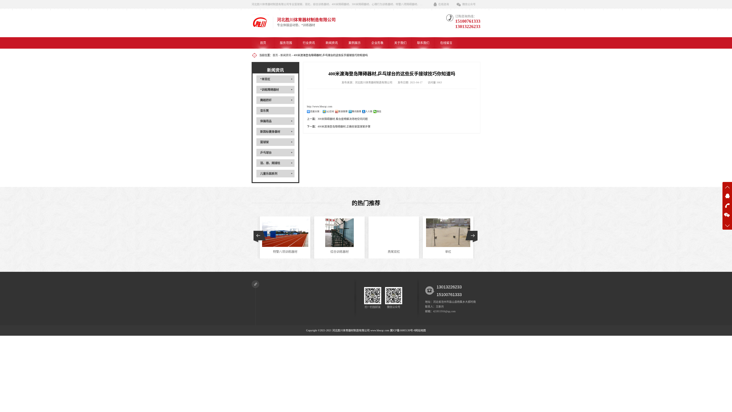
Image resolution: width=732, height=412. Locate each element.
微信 (379, 111)
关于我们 (400, 42)
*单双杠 (265, 79)
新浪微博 (343, 111)
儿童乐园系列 (268, 173)
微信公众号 (469, 4)
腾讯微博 (356, 111)
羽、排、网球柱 (270, 163)
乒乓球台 (266, 152)
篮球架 (264, 142)
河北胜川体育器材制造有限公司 (351, 330)
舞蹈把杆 (266, 100)
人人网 (368, 111)
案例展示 (354, 42)
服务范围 (286, 42)
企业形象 (377, 42)
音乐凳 (264, 110)
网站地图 (420, 330)
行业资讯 (309, 42)
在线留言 (446, 42)
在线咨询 (443, 4)
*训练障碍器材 (269, 89)
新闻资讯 (332, 42)
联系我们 (423, 42)
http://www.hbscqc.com (319, 106)
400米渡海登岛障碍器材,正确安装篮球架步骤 (344, 126)
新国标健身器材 (270, 131)
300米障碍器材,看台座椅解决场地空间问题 (343, 118)
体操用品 (266, 121)
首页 (263, 42)
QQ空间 (330, 111)
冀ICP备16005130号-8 (402, 330)
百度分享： (316, 111)
